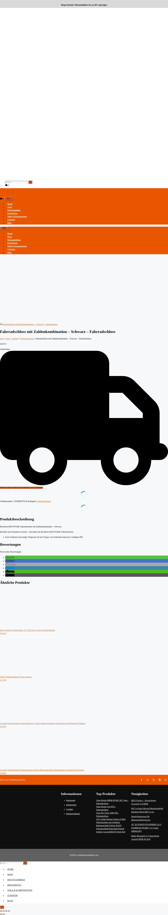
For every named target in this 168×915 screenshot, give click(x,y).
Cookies (69, 809)
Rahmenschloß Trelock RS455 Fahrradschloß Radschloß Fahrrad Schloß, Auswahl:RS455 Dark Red (110, 828)
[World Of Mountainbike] (4, 195)
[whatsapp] (165, 779)
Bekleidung (12, 213)
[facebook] (141, 779)
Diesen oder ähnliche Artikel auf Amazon (21, 488)
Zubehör (11, 220)
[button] (9, 557)
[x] (147, 779)
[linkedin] (159, 779)
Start (2, 339)
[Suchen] (30, 182)
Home (10, 204)
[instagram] (153, 779)
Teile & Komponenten (17, 216)
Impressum (70, 800)
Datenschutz (71, 805)
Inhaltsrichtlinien (73, 814)
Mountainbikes (14, 210)
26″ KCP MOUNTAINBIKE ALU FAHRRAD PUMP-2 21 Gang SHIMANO (146, 827)
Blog (9, 223)
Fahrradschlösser (27, 339)
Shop (9, 207)
